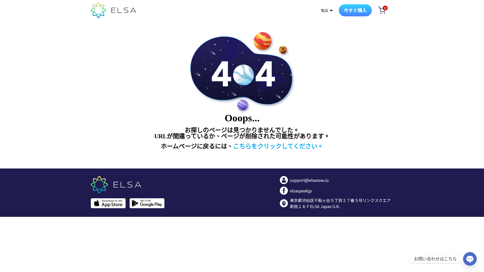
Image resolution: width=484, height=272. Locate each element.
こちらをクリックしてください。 (278, 146)
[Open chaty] (470, 259)
